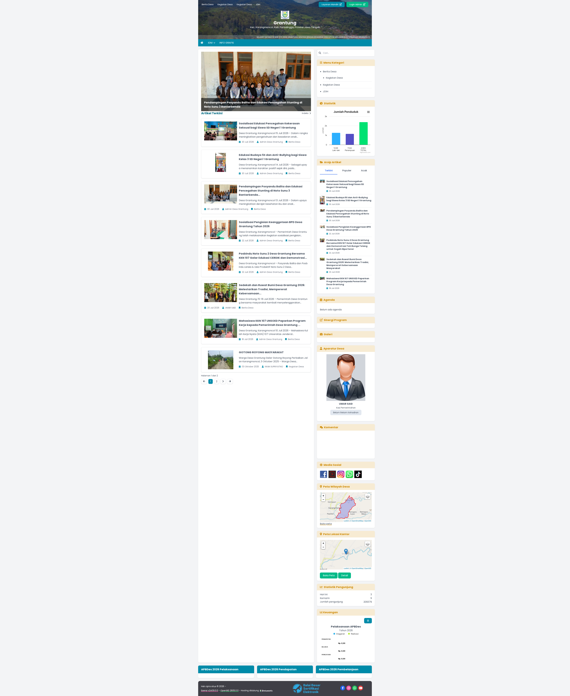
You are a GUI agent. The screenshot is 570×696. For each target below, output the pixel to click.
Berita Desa (207, 4)
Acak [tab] (364, 170)
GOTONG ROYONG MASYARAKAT (261, 352)
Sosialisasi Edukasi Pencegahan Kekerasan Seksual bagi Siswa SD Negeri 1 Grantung (345, 184)
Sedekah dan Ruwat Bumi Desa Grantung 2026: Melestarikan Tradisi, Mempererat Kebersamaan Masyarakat (347, 264)
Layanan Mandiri (330, 4)
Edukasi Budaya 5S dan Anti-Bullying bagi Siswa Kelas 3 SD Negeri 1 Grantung (348, 199)
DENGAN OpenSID (364, 37)
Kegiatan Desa (225, 4)
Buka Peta (329, 575)
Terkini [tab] (329, 170)
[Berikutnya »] (223, 381)
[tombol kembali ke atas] (564, 690)
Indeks (305, 113)
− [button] (323, 499)
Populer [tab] (346, 170)
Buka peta (326, 523)
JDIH (258, 4)
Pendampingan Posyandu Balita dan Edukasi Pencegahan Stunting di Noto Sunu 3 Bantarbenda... (270, 191)
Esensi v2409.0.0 (209, 690)
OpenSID (367, 520)
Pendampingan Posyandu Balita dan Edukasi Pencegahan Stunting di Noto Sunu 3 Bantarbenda (253, 104)
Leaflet (346, 520)
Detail (344, 575)
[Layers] (367, 496)
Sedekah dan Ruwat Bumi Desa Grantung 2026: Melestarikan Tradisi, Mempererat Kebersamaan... (272, 289)
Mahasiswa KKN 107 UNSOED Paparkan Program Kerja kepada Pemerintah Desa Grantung (347, 281)
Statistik (330, 103)
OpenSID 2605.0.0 (229, 690)
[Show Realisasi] (353, 634)
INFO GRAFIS (226, 42)
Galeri (328, 334)
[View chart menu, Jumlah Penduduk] (368, 112)
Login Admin (356, 4)
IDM (210, 42)
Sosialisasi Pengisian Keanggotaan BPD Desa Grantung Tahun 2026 (348, 228)
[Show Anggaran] (339, 634)
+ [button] (323, 495)
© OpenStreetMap (356, 520)
